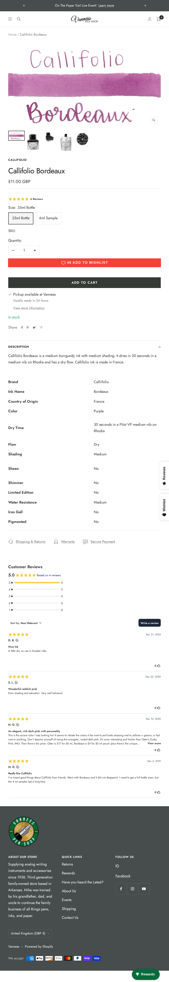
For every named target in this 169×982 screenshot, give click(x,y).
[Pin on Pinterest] (28, 327)
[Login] (149, 19)
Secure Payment (102, 541)
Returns (67, 864)
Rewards (68, 873)
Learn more (106, 5)
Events (67, 900)
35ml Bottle (20, 218)
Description (18, 347)
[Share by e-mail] (41, 327)
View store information (29, 308)
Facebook (122, 876)
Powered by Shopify (39, 946)
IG (117, 866)
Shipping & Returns (30, 541)
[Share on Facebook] (22, 327)
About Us (69, 891)
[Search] (19, 19)
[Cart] (158, 19)
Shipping (69, 908)
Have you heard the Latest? (82, 882)
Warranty (68, 541)
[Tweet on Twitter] (34, 327)
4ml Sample (48, 218)
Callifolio (17, 160)
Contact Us (70, 917)
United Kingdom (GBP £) (28, 933)
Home (12, 34)
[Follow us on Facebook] (121, 889)
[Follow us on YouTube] (143, 889)
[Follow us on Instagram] (132, 889)
